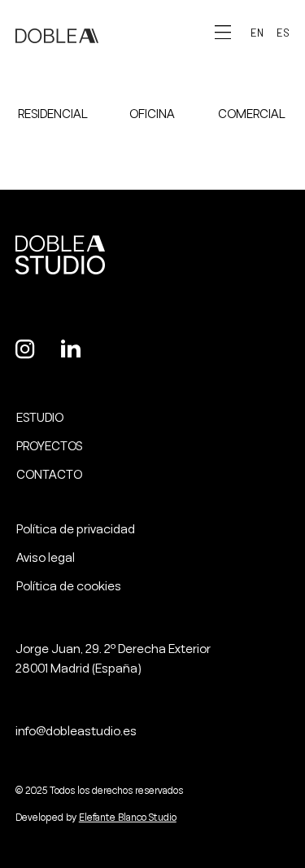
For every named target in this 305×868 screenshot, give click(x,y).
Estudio (39, 418)
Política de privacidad (75, 529)
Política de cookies (68, 586)
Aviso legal (45, 558)
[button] (257, 33)
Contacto (49, 475)
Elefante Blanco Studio (127, 817)
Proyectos (49, 446)
